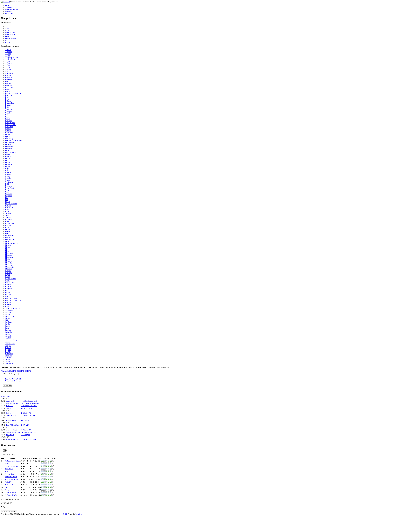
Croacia (8, 129)
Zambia (7, 361)
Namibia (8, 271)
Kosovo (8, 225)
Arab (7, 28)
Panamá (8, 286)
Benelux (8, 83)
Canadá (7, 113)
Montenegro (9, 265)
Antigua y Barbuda (11, 58)
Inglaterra (8, 196)
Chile (7, 115)
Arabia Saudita (10, 60)
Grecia (7, 180)
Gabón (7, 168)
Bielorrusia (9, 87)
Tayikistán (8, 338)
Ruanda (8, 302)
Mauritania (9, 257)
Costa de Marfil (10, 125)
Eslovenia (8, 148)
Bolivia (7, 89)
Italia (7, 211)
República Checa (11, 298)
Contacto (8, 11)
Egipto (7, 136)
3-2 (22, 432)
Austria (7, 71)
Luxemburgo (9, 239)
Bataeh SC (9, 406)
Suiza (7, 328)
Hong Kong (9, 188)
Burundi (8, 105)
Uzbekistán (9, 354)
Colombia (8, 121)
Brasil (7, 97)
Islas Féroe (9, 208)
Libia (7, 233)
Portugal (8, 294)
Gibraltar (8, 178)
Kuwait (7, 227)
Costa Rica (9, 127)
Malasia (8, 245)
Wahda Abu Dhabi (30, 406)
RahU (65, 514)
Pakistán (8, 285)
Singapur (8, 318)
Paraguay (8, 288)
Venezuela (8, 356)
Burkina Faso (10, 103)
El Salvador (9, 138)
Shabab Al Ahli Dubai (31, 403)
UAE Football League (13, 381)
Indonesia (8, 194)
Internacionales (10, 38)
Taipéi (7, 334)
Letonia (7, 229)
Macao (7, 241)
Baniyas (8, 413)
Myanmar (8, 269)
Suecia (7, 326)
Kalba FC (27, 413)
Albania (8, 50)
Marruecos (9, 253)
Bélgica (7, 81)
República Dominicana (13, 300)
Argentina (8, 63)
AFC (7, 26)
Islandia (8, 206)
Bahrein (8, 75)
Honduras (8, 186)
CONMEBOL (10, 34)
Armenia (8, 65)
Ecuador (8, 135)
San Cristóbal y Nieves (13, 308)
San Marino (9, 310)
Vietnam (8, 358)
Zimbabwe (9, 363)
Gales (7, 170)
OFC (7, 40)
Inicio (7, 5)
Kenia (7, 221)
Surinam (8, 330)
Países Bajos (9, 283)
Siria (6, 320)
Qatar (7, 296)
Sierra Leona (9, 316)
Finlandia (8, 164)
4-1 (22, 401)
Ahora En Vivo (10, 7)
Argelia (7, 61)
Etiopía (7, 158)
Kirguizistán (9, 223)
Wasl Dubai (28, 408)
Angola (7, 56)
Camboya (8, 109)
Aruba (7, 67)
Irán (6, 200)
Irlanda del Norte (11, 204)
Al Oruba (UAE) (30, 415)
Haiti (7, 184)
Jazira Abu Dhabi (12, 403)
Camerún (8, 111)
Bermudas (8, 85)
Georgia (8, 174)
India (7, 192)
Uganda (8, 350)
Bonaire (8, 91)
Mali (6, 249)
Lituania (8, 237)
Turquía (8, 346)
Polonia (7, 292)
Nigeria (7, 275)
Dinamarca (9, 133)
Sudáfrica (8, 322)
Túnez (7, 342)
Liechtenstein (9, 235)
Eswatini (8, 156)
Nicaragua (8, 273)
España (7, 150)
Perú (6, 290)
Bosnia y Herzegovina (13, 93)
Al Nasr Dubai (11, 420)
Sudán (7, 324)
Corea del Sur (10, 123)
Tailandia (8, 332)
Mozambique (9, 267)
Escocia (8, 144)
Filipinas (8, 162)
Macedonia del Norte (12, 243)
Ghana (7, 176)
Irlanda (7, 202)
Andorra (8, 54)
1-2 (22, 403)
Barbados (8, 79)
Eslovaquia (9, 146)
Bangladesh (9, 77)
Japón (7, 215)
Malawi (7, 247)
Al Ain (26, 420)
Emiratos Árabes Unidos (13, 140)
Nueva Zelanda (10, 279)
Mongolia (8, 263)
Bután (7, 107)
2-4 (22, 425)
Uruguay (8, 352)
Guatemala (9, 182)
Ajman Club (10, 401)
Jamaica (8, 213)
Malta (7, 251)
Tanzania (8, 336)
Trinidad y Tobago (11, 340)
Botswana (8, 95)
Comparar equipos (11, 9)
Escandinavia (9, 142)
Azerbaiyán (9, 73)
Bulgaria (8, 101)
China (7, 117)
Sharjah (8, 408)
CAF (7, 30)
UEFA (7, 42)
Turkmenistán (10, 344)
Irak (6, 198)
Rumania (8, 304)
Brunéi (7, 99)
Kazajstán (8, 219)
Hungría (8, 190)
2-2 (22, 413)
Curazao (8, 131)
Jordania (8, 217)
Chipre (7, 119)
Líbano (7, 231)
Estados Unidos (10, 152)
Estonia (7, 154)
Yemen (7, 360)
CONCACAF (10, 32)
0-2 (22, 420)
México (7, 259)
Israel (7, 210)
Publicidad (9, 13)
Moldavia (8, 261)
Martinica (8, 255)
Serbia (7, 314)
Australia (8, 69)
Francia (7, 166)
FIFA (7, 36)
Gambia (8, 172)
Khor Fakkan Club (30, 401)
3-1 (22, 435)
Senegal (8, 312)
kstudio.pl (78, 514)
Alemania (8, 52)
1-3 (22, 406)
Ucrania (8, 348)
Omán (7, 281)
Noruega (8, 277)
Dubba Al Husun (11, 415)
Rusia (7, 306)
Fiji (6, 160)
